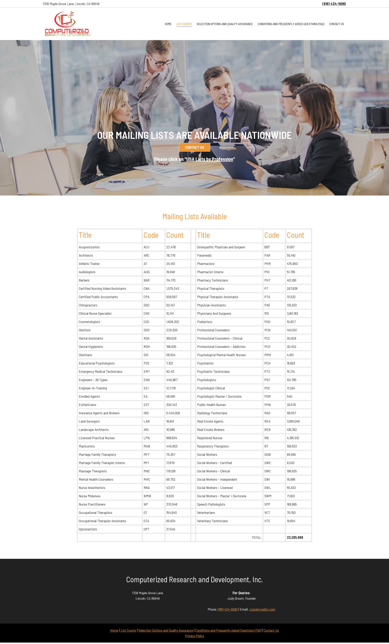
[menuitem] (168, 24)
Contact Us (271, 630)
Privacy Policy (194, 635)
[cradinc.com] (68, 24)
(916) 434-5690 (228, 609)
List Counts (128, 630)
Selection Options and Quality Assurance (166, 630)
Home (114, 630)
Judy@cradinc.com (262, 609)
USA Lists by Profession (209, 159)
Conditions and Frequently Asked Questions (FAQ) (228, 630)
